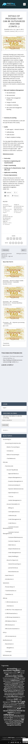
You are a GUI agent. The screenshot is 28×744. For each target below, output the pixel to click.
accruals (22, 671)
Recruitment (8, 644)
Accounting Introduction (12, 443)
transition (7, 722)
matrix (20, 697)
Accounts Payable (11, 670)
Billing (10, 508)
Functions (7, 31)
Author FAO (12, 29)
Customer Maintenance (14, 537)
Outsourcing (13, 703)
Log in (4, 407)
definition (15, 687)
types (12, 723)
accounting (12, 668)
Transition (6, 343)
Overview (9, 606)
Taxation (6, 721)
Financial (10, 693)
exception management (14, 690)
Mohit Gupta (11, 737)
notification (10, 700)
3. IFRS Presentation (10, 613)
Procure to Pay (16, 707)
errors (17, 688)
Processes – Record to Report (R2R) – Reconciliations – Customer (13, 281)
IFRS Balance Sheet (10, 621)
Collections (11, 515)
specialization (22, 717)
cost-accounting (16, 682)
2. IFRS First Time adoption (12, 609)
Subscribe (5, 425)
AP (19, 672)
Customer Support (13, 541)
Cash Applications (13, 511)
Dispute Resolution (13, 548)
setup (5, 718)
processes (7, 706)
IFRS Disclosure (9, 625)
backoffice (11, 675)
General (12, 31)
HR (14, 695)
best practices (11, 678)
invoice (19, 696)
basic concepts (18, 676)
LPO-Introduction (10, 636)
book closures (22, 678)
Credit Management (13, 519)
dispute (6, 689)
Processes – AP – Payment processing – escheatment (13, 323)
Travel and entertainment (14, 722)
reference (9, 714)
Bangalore (9, 647)
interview (5, 696)
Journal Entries (12, 568)
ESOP (5, 690)
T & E (9, 496)
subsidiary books (17, 719)
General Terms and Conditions (19, 739)
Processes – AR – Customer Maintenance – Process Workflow (12, 302)
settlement (22, 716)
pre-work (22, 705)
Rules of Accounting (12, 454)
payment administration (10, 705)
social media (16, 717)
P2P (22, 703)
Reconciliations (12, 571)
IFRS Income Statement (11, 628)
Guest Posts (8, 575)
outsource (8, 703)
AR (7, 674)
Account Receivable (12, 504)
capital (20, 679)
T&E (22, 719)
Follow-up (15, 693)
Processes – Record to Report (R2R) (7, 206)
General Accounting (13, 564)
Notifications (6, 640)
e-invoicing (13, 688)
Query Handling (12, 556)
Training (7, 651)
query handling (13, 709)
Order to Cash (18, 701)
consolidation (8, 682)
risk (8, 716)
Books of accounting (12, 447)
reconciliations (9, 710)
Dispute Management (14, 477)
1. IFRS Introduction (10, 602)
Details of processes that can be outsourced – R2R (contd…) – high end (8, 218)
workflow (18, 725)
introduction (13, 696)
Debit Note (11, 545)
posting (18, 705)
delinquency (21, 687)
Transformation (9, 590)
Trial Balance (10, 458)
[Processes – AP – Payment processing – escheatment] (14, 313)
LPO (4, 632)
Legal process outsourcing (11, 697)
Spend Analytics (12, 492)
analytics (15, 673)
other (5, 703)
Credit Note (11, 523)
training (11, 721)
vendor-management (14, 724)
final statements (19, 691)
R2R (19, 708)
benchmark (5, 678)
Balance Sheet (16, 675)
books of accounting (7, 679)
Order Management (13, 552)
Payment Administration (15, 489)
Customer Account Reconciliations (11, 527)
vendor (15, 723)
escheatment (21, 688)
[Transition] (14, 334)
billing (16, 678)
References (6, 655)
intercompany (19, 695)
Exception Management (14, 481)
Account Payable (11, 470)
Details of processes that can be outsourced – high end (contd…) (19, 207)
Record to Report (11, 560)
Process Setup (9, 587)
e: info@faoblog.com (6, 739)
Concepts (9, 451)
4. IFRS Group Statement (12, 617)
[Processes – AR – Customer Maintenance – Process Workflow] (14, 292)
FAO (4, 462)
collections (15, 680)
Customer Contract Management (11, 532)
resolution (21, 715)
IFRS (4, 598)
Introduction (8, 579)
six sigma (10, 718)
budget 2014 (15, 679)
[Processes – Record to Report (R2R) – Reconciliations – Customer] (14, 271)
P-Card (19, 703)
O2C (16, 699)
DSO (10, 689)
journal (23, 696)
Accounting (6, 439)
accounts (19, 669)
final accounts (9, 691)
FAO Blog (23, 737)
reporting (16, 715)
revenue (5, 716)
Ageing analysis (8, 673)
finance (6, 693)
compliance (22, 681)
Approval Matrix (12, 473)
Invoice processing (13, 485)
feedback (23, 690)
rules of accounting (14, 716)
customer (15, 684)
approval (22, 673)
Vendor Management (14, 500)
